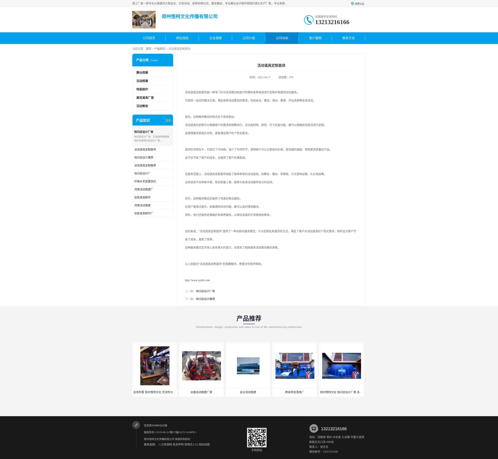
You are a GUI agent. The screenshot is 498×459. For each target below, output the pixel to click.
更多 (168, 120)
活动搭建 (142, 80)
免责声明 (178, 444)
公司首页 (149, 38)
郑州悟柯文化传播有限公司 (159, 439)
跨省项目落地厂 (294, 392)
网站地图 (204, 444)
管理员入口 (191, 444)
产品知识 (159, 48)
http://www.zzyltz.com (197, 280)
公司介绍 (249, 38)
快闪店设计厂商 (205, 291)
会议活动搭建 (248, 392)
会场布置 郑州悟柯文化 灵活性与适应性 (157, 392)
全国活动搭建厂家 (201, 392)
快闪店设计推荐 (205, 299)
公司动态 (282, 38)
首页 (148, 48)
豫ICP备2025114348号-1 (183, 432)
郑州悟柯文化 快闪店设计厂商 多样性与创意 (346, 392)
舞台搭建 (142, 72)
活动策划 (142, 106)
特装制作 (142, 89)
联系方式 (348, 38)
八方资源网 (165, 444)
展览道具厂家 (145, 97)
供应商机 (182, 38)
